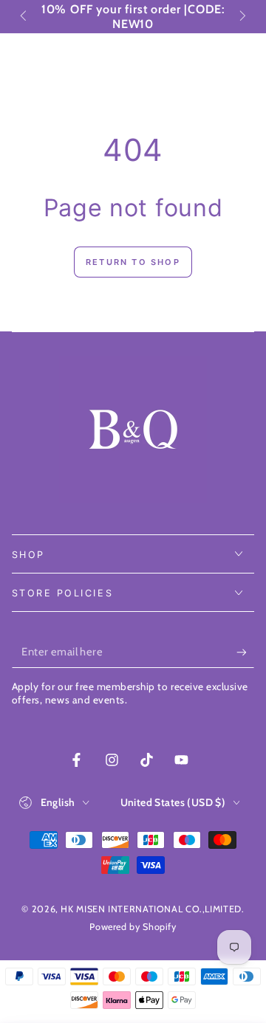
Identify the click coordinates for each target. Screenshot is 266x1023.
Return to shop (133, 262)
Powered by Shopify (132, 926)
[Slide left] (25, 17)
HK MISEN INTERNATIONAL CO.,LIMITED (151, 908)
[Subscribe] (245, 652)
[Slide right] (241, 17)
